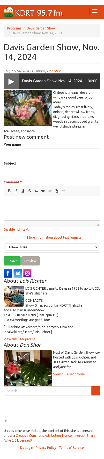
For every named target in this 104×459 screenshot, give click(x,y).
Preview (30, 261)
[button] (9, 191)
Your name (12, 144)
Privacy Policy (46, 448)
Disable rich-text (16, 229)
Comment (13, 182)
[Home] (33, 12)
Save (13, 261)
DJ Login (26, 448)
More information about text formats (54, 237)
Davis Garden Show (41, 28)
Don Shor (54, 71)
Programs (14, 28)
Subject (10, 163)
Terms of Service (71, 448)
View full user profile (19, 339)
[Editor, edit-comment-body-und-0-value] (52, 208)
